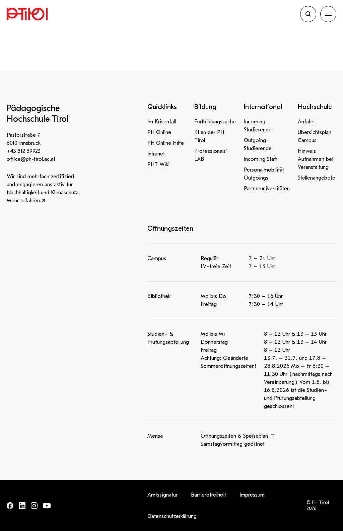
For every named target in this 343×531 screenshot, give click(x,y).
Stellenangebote (316, 178)
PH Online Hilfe (165, 143)
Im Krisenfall (161, 122)
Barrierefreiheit (208, 495)
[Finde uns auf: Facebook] (10, 505)
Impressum (252, 495)
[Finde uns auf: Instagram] (34, 505)
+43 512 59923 (24, 151)
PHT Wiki (158, 165)
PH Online (159, 132)
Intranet (156, 154)
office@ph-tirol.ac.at (31, 159)
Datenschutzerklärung (172, 516)
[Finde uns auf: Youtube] (47, 506)
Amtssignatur (162, 495)
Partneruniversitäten (267, 189)
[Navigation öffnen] (328, 14)
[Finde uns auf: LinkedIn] (22, 505)
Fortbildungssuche (215, 122)
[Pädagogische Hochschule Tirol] (151, 14)
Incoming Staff (261, 159)
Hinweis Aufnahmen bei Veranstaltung (315, 159)
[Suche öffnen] (308, 14)
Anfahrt (306, 122)
